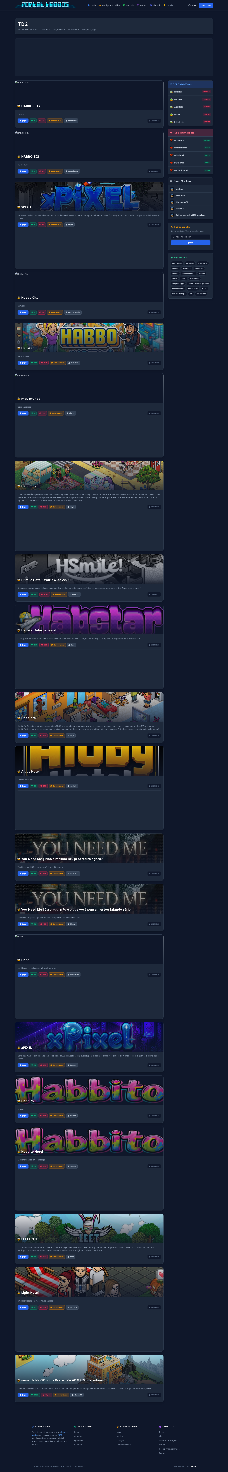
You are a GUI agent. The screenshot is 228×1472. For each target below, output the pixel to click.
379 (35, 363)
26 (35, 1166)
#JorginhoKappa (178, 283)
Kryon (70, 225)
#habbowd (199, 268)
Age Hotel (78, 1440)
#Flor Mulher (194, 278)
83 (43, 225)
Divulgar (120, 1440)
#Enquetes (190, 263)
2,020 (36, 1395)
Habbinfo (78, 1444)
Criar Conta (206, 5)
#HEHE (204, 289)
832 (44, 1257)
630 (44, 1065)
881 (44, 1116)
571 (44, 873)
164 (45, 363)
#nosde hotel (193, 289)
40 (35, 1116)
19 (35, 507)
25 (35, 1065)
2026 (60, 1435)
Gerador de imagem (168, 1440)
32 (35, 1307)
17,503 (47, 1395)
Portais (170, 5)
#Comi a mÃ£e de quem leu (199, 283)
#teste (174, 278)
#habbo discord (178, 289)
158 (35, 645)
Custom (73, 1065)
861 (35, 594)
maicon (73, 1116)
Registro (120, 1436)
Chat (161, 1436)
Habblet (77, 1432)
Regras (162, 1453)
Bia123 (71, 413)
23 (35, 924)
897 (44, 1307)
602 (44, 1166)
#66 (191, 294)
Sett (72, 645)
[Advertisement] (94, 57)
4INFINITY (74, 873)
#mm (183, 278)
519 (44, 786)
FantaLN (73, 1307)
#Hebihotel (187, 268)
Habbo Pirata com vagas (169, 1449)
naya (72, 507)
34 (35, 1257)
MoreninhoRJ (73, 171)
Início (93, 5)
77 (43, 312)
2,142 (46, 594)
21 (43, 121)
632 (44, 507)
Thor (72, 1257)
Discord (156, 5)
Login (119, 1432)
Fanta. (193, 1466)
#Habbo (175, 273)
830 (45, 645)
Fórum (143, 5)
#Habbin (175, 268)
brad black (72, 121)
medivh (73, 786)
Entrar (193, 5)
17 (35, 735)
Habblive (78, 1436)
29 (35, 975)
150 (43, 413)
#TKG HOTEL (202, 263)
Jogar (24, 121)
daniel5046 (74, 975)
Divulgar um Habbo (111, 5)
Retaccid (75, 594)
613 (44, 975)
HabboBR (78, 1395)
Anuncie (130, 5)
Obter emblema (124, 1444)
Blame (72, 924)
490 (44, 924)
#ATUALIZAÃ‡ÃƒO (178, 294)
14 (35, 786)
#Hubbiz (202, 273)
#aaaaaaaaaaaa (188, 273)
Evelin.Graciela (74, 312)
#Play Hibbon (177, 263)
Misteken (74, 363)
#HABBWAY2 (201, 294)
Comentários (56, 121)
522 (44, 735)
